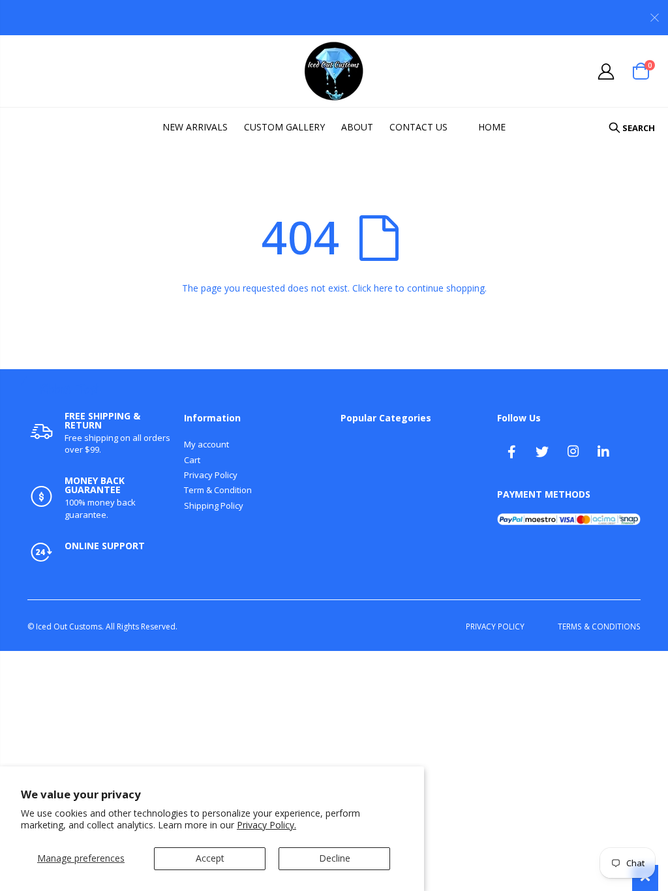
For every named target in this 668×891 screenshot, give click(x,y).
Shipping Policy (213, 505)
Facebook (511, 451)
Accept (210, 858)
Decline (334, 858)
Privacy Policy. (266, 825)
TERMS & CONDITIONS (599, 626)
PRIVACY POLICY (495, 626)
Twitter (542, 451)
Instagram (573, 451)
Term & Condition (218, 490)
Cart (192, 460)
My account (206, 444)
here (383, 288)
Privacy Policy (210, 475)
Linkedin (603, 451)
